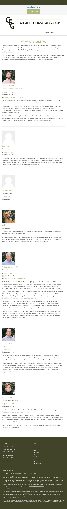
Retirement (37, 447)
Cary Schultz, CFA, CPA (10, 86)
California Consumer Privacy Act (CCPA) (48, 484)
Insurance (36, 452)
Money (35, 456)
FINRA (25, 493)
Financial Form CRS (8, 470)
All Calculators (37, 463)
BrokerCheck (34, 473)
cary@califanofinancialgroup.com (14, 97)
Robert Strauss (7, 343)
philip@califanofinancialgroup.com (14, 278)
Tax (34, 454)
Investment (37, 448)
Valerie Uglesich (7, 397)
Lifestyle (36, 458)
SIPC (28, 493)
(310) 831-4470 (49, 32)
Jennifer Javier (7, 190)
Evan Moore (6, 146)
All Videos (36, 461)
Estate (35, 450)
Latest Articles (38, 460)
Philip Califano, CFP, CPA (10, 267)
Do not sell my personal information (36, 486)
